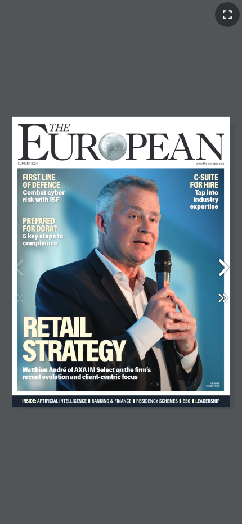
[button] (223, 267)
